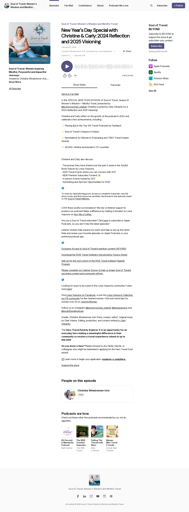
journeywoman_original (99, 307)
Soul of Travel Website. (79, 198)
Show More (15, 82)
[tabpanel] (97, 231)
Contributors (85, 5)
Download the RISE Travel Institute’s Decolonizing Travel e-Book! (94, 254)
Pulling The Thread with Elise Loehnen (97, 444)
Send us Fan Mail (70, 94)
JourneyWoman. (89, 301)
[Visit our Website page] (104, 496)
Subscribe (156, 46)
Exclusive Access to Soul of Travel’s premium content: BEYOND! (93, 248)
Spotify (157, 72)
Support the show (70, 365)
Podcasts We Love (118, 5)
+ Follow (178, 5)
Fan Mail (68, 5)
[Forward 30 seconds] (70, 76)
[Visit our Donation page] (111, 496)
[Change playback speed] (75, 76)
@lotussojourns (119, 307)
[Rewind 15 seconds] (65, 76)
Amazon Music (161, 78)
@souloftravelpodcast (72, 311)
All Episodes (15, 88)
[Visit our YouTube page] (97, 496)
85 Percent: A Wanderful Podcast (67, 442)
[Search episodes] (151, 5)
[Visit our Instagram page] (91, 496)
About (100, 5)
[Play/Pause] (67, 66)
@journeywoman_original (73, 106)
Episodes (54, 5)
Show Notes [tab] (79, 84)
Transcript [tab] (115, 85)
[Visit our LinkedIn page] (84, 496)
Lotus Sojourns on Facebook (80, 295)
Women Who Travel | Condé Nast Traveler (111, 445)
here (105, 220)
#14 (75, 125)
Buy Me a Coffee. (83, 214)
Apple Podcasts (162, 66)
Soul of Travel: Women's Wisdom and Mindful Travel (24, 5)
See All (152, 90)
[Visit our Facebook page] (78, 496)
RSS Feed (159, 84)
